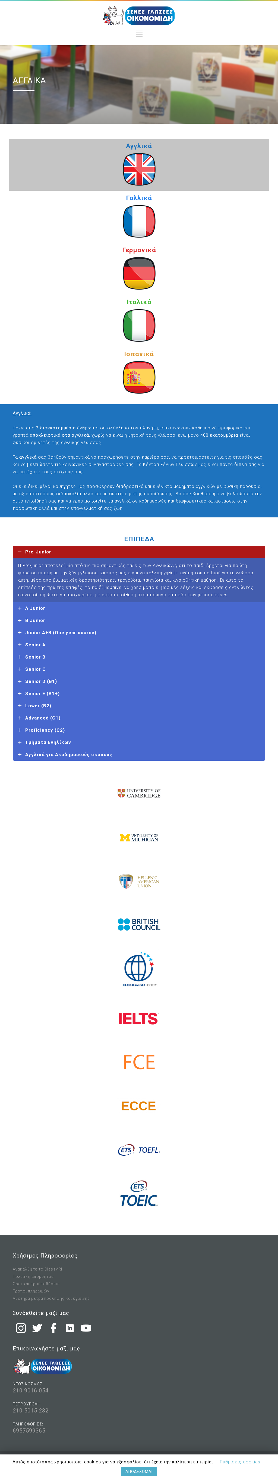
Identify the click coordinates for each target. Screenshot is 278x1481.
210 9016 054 (31, 1390)
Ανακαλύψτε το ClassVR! (37, 1269)
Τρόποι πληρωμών (31, 1291)
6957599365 (29, 1430)
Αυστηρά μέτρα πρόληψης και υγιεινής (51, 1298)
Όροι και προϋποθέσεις (36, 1284)
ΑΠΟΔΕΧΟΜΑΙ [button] (139, 1471)
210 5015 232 (31, 1410)
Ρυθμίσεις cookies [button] (240, 1461)
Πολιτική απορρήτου (33, 1276)
